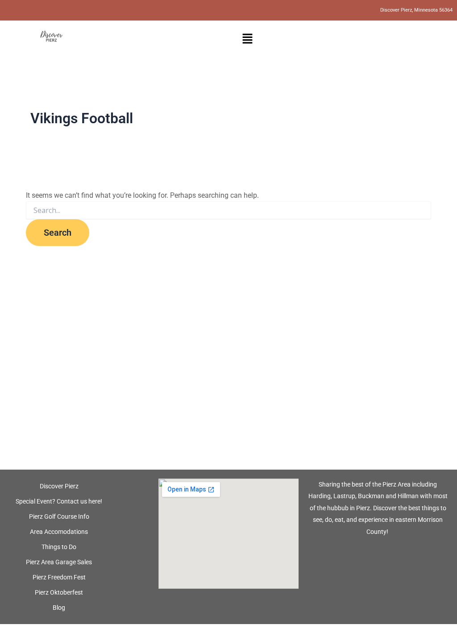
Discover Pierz (59, 486)
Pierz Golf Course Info (59, 516)
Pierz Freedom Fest (59, 577)
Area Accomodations (59, 531)
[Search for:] (228, 210)
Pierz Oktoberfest (59, 592)
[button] (247, 39)
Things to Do (59, 546)
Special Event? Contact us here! (59, 501)
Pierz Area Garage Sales (59, 562)
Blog (59, 607)
